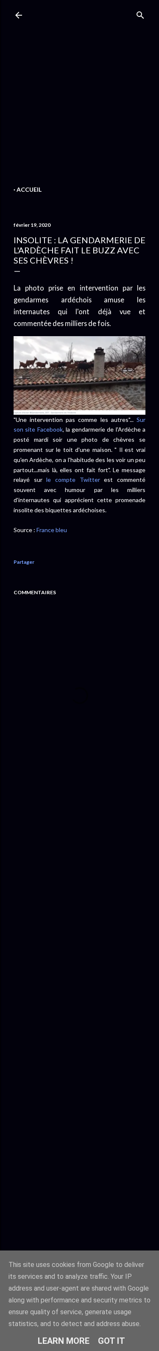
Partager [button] (24, 562)
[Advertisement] (79, 104)
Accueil (29, 189)
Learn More (63, 1341)
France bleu (51, 529)
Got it (111, 1341)
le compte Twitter (73, 479)
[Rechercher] (140, 13)
